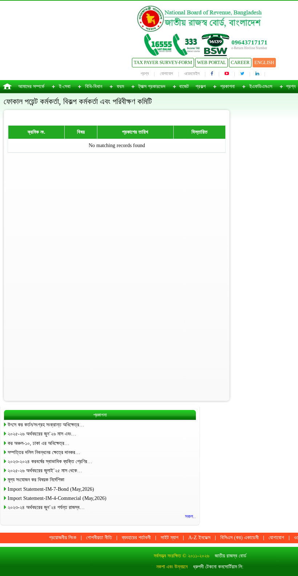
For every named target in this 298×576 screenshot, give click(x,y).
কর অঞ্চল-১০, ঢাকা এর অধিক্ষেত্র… (38, 443)
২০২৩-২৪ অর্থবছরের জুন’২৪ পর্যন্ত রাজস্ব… (46, 507)
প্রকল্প (201, 86)
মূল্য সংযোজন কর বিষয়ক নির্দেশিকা (36, 479)
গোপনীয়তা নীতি (99, 537)
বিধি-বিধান (93, 86)
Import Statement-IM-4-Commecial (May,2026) (57, 498)
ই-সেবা (65, 86)
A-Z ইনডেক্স (199, 537)
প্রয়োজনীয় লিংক (62, 537)
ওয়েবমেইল (192, 73)
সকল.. (190, 516)
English (264, 62)
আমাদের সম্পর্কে (31, 86)
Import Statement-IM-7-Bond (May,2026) (51, 489)
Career (240, 62)
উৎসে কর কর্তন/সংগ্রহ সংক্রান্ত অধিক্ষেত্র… (46, 424)
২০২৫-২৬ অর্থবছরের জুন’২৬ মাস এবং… (42, 434)
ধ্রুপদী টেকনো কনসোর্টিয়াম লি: (218, 566)
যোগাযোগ (166, 73)
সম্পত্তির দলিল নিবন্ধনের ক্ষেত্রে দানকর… (44, 452)
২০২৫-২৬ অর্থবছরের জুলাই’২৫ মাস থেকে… (45, 470)
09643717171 (249, 42)
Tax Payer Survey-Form (163, 62)
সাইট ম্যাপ (169, 537)
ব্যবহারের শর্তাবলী (136, 537)
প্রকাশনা (227, 86)
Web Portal (211, 62)
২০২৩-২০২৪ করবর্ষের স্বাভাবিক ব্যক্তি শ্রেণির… (50, 461)
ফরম (120, 86)
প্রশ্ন (145, 73)
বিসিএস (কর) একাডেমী (239, 537)
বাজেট (184, 86)
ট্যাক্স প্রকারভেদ (151, 86)
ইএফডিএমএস (260, 86)
